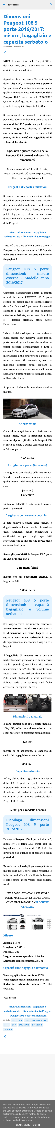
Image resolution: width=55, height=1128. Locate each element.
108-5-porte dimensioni (36, 1020)
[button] (5, 52)
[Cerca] (51, 4)
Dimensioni (37, 1025)
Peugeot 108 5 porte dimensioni (27, 187)
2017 (14, 1025)
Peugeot (8, 1029)
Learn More (23, 1125)
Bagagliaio (24, 1025)
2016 (6, 1025)
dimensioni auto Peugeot (37, 236)
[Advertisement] (27, 1086)
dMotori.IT (13, 4)
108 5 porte (17, 1020)
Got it (36, 1125)
